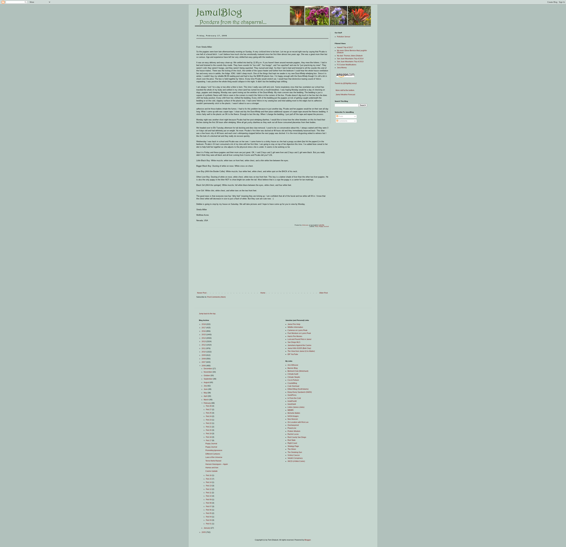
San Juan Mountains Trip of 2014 (350, 59)
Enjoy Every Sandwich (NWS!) (300, 392)
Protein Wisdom (294, 431)
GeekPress (292, 395)
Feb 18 (209, 437)
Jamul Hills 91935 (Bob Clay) (299, 348)
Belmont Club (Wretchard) (298, 371)
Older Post (323, 293)
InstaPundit (292, 401)
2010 (204, 352)
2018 (204, 324)
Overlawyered (293, 425)
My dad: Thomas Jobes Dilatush (350, 56)
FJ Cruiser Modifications (346, 65)
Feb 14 (209, 482)
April (206, 396)
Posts (340, 116)
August (207, 382)
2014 (204, 338)
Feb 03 (209, 520)
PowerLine (292, 428)
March (206, 400)
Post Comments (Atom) (216, 297)
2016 (204, 331)
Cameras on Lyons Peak (297, 330)
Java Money (342, 68)
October (207, 375)
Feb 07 (209, 506)
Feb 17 (209, 440)
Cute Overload (293, 386)
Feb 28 (209, 406)
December (208, 369)
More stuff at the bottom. (345, 90)
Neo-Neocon (293, 419)
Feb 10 (209, 496)
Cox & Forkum (293, 380)
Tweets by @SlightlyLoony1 (346, 83)
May (206, 393)
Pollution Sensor (343, 37)
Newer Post (201, 293)
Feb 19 (209, 434)
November (208, 372)
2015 (204, 335)
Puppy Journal (324, 226)
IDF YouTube (293, 354)
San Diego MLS (294, 342)
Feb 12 (209, 489)
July (205, 386)
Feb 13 (209, 486)
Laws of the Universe (213, 457)
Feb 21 (209, 427)
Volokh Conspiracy (295, 458)
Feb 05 (209, 513)
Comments (342, 121)
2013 (204, 341)
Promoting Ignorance (213, 450)
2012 (204, 345)
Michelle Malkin (294, 413)
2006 (204, 366)
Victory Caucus (294, 455)
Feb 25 (209, 413)
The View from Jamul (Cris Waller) (301, 351)
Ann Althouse (293, 365)
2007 (204, 362)
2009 (204, 355)
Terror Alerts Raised (213, 461)
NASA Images (293, 416)
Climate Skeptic (294, 377)
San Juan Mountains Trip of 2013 (350, 62)
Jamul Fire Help (294, 324)
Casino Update (211, 471)
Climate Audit (293, 374)
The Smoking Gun (295, 452)
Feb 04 (209, 517)
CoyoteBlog (292, 383)
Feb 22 (209, 423)
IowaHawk (292, 404)
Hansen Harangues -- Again (216, 464)
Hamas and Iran (211, 468)
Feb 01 (209, 524)
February (207, 403)
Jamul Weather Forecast (345, 95)
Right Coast (292, 443)
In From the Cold (294, 398)
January (207, 528)
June (206, 389)
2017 (204, 328)
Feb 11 (209, 493)
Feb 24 (209, 416)
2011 (204, 348)
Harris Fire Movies (295, 336)
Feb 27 (209, 410)
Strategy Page (293, 446)
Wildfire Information (295, 327)
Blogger (308, 540)
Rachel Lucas (293, 434)
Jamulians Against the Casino (299, 345)
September (208, 379)
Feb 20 (209, 430)
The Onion (292, 449)
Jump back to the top (207, 314)
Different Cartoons (212, 454)
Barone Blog (293, 368)
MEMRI (290, 410)
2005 (204, 532)
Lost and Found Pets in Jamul (299, 339)
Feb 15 (209, 479)
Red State (292, 440)
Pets (316, 226)
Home (262, 293)
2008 (204, 359)
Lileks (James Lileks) (296, 407)
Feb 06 (209, 510)
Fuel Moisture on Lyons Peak (299, 333)
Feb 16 (209, 475)
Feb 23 (209, 420)
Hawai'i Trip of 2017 (345, 47)
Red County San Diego (297, 437)
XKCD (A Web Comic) (296, 461)
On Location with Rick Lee (298, 422)
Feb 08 (209, 503)
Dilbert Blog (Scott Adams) (298, 389)
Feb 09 (209, 500)
